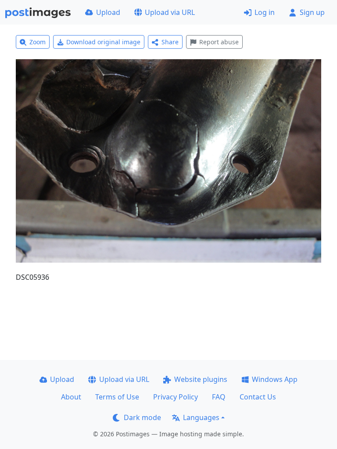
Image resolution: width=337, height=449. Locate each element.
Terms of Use (117, 397)
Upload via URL (170, 12)
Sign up (312, 12)
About (71, 397)
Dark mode (142, 417)
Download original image (103, 42)
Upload (108, 12)
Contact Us (258, 397)
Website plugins (200, 379)
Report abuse (219, 42)
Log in (265, 12)
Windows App (275, 379)
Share (170, 42)
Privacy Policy (175, 397)
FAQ (219, 397)
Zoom (37, 42)
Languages (201, 417)
